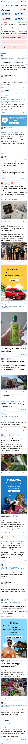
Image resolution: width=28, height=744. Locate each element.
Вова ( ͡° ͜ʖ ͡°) (6, 536)
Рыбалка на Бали (13, 399)
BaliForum (6, 90)
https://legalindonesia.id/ (14, 634)
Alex (5, 156)
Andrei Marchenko (7, 75)
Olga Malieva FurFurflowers (9, 701)
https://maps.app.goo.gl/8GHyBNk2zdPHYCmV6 (13, 401)
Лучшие (8, 51)
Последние (3, 51)
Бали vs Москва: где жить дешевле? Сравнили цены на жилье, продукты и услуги (13, 131)
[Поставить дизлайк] (25, 72)
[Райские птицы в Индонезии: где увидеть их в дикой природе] (14, 462)
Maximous (6, 127)
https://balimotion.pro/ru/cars (14, 277)
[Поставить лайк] (21, 72)
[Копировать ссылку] (12, 221)
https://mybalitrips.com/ (14, 488)
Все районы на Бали (13, 416)
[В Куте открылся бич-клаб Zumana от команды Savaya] (14, 382)
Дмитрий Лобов (7, 395)
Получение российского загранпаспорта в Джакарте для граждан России (12, 79)
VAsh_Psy (6, 55)
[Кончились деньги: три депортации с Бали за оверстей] (14, 251)
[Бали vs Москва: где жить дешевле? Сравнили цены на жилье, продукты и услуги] (14, 210)
